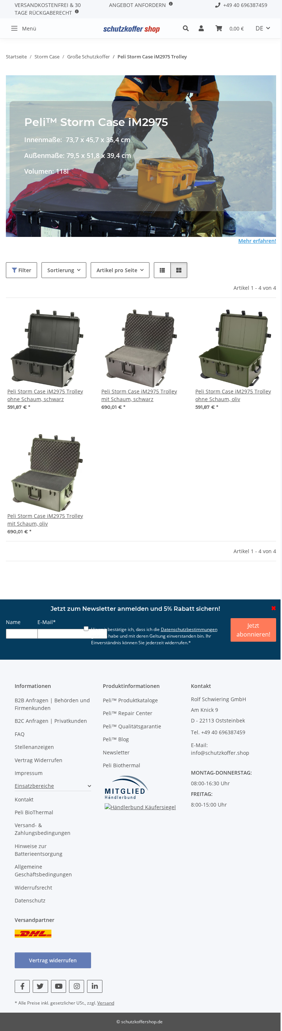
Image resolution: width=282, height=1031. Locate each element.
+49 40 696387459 (243, 4)
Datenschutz (30, 900)
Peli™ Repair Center (127, 713)
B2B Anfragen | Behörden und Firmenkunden (52, 704)
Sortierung (60, 270)
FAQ (20, 734)
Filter (24, 270)
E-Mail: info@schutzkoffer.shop (220, 749)
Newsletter (116, 752)
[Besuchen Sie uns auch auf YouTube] (58, 986)
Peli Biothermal (121, 765)
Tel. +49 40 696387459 (218, 732)
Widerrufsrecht (33, 887)
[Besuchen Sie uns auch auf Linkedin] (94, 986)
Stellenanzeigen (34, 746)
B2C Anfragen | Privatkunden (51, 720)
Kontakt (24, 799)
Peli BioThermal (34, 812)
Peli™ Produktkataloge (130, 700)
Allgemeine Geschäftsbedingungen (43, 870)
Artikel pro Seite (117, 270)
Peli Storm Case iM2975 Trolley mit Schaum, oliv (45, 519)
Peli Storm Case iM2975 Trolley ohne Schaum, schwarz (45, 395)
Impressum (29, 772)
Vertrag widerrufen (53, 960)
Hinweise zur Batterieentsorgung (38, 850)
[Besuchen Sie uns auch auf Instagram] (76, 986)
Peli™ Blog (116, 739)
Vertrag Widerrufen (38, 760)
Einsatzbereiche (34, 785)
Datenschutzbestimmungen (189, 629)
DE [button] (259, 28)
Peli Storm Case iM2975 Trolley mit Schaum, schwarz (139, 395)
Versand (105, 1003)
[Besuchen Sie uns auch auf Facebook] (22, 986)
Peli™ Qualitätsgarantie (132, 726)
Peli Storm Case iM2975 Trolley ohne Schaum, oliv (233, 395)
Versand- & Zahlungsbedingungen (42, 829)
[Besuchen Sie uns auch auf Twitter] (40, 986)
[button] (188, 28)
